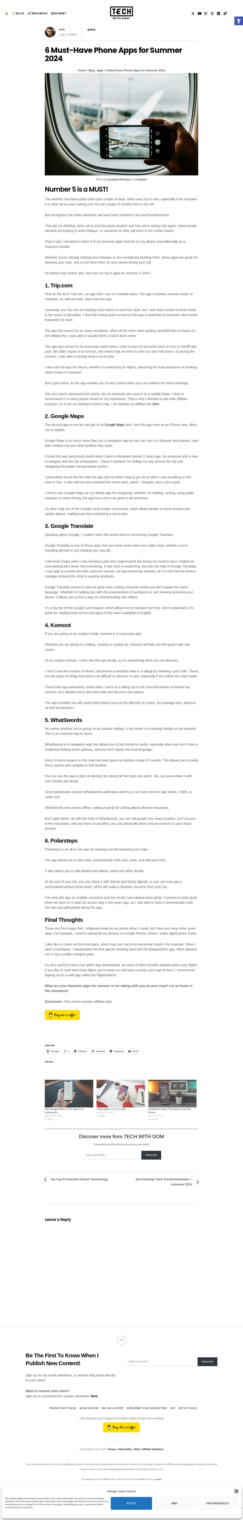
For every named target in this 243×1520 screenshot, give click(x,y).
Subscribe (151, 1155)
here (155, 404)
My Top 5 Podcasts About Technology (79, 1179)
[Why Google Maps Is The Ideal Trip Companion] (69, 1093)
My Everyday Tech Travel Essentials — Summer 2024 (164, 1181)
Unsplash (141, 179)
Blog (91, 70)
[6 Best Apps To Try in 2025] (121, 1093)
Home (82, 70)
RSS (172, 1408)
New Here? (58, 13)
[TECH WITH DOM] (121, 17)
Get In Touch (188, 1408)
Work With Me (89, 1408)
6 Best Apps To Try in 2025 (111, 1109)
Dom (62, 29)
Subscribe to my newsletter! (147, 1408)
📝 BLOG (18, 13)
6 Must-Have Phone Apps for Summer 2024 (113, 54)
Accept (131, 1503)
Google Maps (114, 425)
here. (159, 1479)
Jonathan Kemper (119, 179)
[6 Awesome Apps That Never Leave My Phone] (172, 1093)
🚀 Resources (37, 13)
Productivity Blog (62, 1408)
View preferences (217, 1503)
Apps (91, 30)
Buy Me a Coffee (112, 1408)
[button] (238, 21)
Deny (174, 1503)
